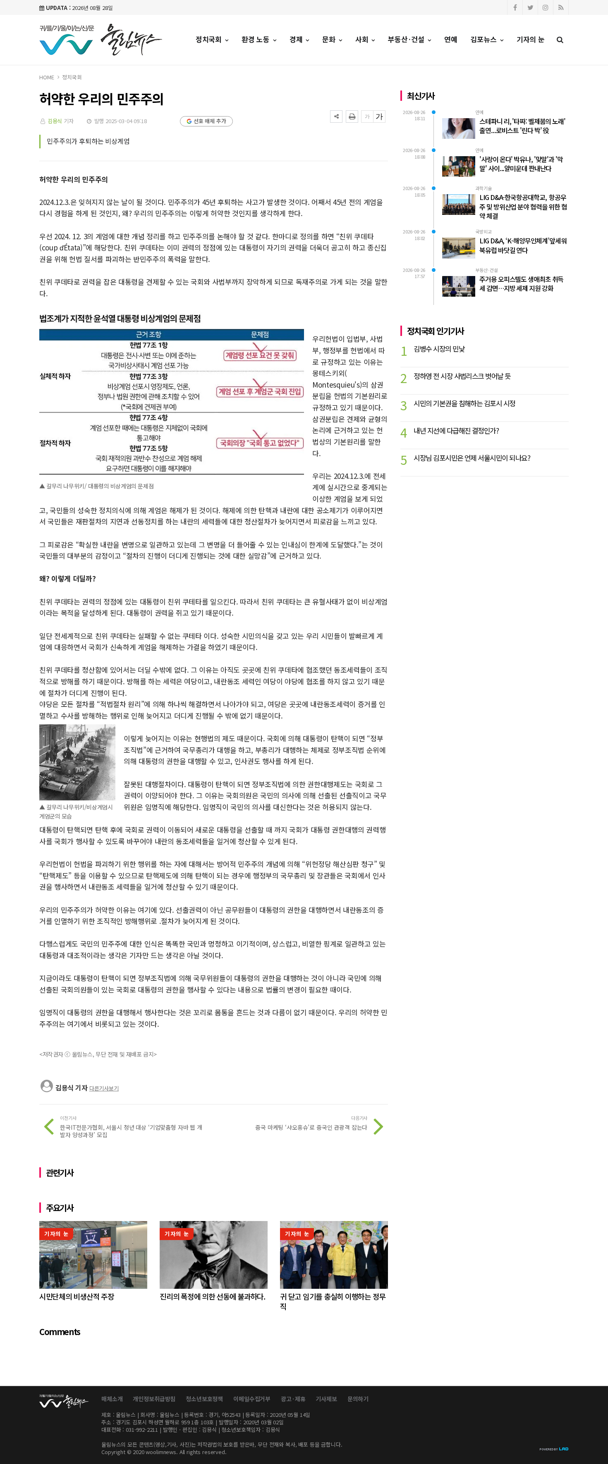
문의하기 (358, 1399)
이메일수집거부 (251, 1399)
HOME (46, 77)
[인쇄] (352, 116)
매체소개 (111, 1399)
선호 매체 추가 (210, 121)
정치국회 (71, 77)
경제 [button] (297, 39)
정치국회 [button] (210, 39)
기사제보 (326, 1399)
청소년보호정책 (204, 1399)
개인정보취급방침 (154, 1399)
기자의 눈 (531, 39)
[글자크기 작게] (367, 116)
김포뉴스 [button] (485, 39)
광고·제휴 (293, 1399)
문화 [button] (330, 39)
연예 (450, 39)
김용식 (55, 121)
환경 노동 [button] (257, 39)
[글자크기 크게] (379, 116)
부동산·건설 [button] (407, 39)
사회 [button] (363, 39)
